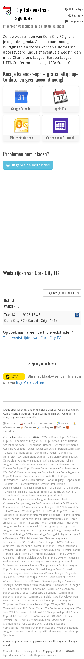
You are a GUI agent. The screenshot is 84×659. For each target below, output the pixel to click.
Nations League (54, 538)
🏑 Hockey (42, 427)
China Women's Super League (37, 464)
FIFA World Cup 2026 (55, 511)
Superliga (20, 596)
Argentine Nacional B (15, 444)
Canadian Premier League (63, 456)
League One (68, 526)
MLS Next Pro (35, 538)
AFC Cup (45, 441)
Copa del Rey (31, 476)
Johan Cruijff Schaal (52, 522)
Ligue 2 (76, 534)
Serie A (43, 577)
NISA (22, 542)
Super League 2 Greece (61, 588)
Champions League (29, 460)
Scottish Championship (43, 565)
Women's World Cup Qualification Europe (38, 631)
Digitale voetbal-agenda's (32, 14)
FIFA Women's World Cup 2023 (23, 511)
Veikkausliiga (10, 627)
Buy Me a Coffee (30, 382)
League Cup (52, 526)
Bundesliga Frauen (46, 452)
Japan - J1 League (29, 522)
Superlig (8, 596)
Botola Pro (11, 452)
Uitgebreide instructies (29, 165)
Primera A (27, 553)
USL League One (32, 623)
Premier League (71, 549)
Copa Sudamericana (32, 480)
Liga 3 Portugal (46, 530)
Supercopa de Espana (43, 592)
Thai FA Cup (47, 600)
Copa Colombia (12, 476)
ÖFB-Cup (21, 549)
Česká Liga (9, 460)
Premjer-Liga (12, 553)
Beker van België (46, 448)
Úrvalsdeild (58, 619)
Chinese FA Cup (66, 464)
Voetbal (76, 15)
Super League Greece (15, 592)
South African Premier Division (33, 585)
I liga (67, 514)
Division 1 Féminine (16, 491)
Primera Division (45, 553)
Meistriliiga (11, 538)
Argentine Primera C (67, 444)
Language (75, 21)
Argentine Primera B (41, 444)
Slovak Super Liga (52, 581)
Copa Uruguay (55, 480)
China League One (53, 460)
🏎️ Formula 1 (27, 423)
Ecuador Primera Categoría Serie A (49, 491)
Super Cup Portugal (18, 588)
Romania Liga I (54, 561)
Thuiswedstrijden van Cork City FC (32, 338)
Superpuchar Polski (40, 596)
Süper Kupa (38, 588)
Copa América (50, 472)
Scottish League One (22, 569)
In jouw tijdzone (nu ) (63, 293)
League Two (10, 530)
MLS (22, 538)
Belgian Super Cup (69, 448)
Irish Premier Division (56, 518)
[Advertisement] (42, 217)
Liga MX (13, 534)
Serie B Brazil (32, 581)
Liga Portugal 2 (50, 534)
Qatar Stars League (32, 561)
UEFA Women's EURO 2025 (45, 616)
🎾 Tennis (63, 423)
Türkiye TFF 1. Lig (61, 604)
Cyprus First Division (53, 483)
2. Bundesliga (57, 437)
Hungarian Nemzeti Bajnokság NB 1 (41, 514)
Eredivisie (53, 499)
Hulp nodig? (75, 9)
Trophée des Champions (17, 604)
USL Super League (54, 623)
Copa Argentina (70, 472)
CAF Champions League (31, 456)
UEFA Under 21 (19, 616)
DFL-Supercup (72, 487)
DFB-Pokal (56, 487)
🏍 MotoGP (46, 423)
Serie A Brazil (57, 577)
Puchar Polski (11, 561)
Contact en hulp (12, 651)
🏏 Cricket (26, 427)
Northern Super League (41, 542)
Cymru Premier (30, 483)
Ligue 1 (65, 534)
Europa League (25, 503)
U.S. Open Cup (32, 608)
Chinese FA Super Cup (16, 468)
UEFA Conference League (57, 608)
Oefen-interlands (44, 545)
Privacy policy (32, 651)
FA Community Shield (48, 503)
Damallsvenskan (12, 487)
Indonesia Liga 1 (31, 518)
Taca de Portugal (28, 600)
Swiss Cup (9, 600)
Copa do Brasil (50, 476)
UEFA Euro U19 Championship (46, 612)
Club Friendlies (68, 468)
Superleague (66, 592)
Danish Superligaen (35, 487)
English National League (32, 499)
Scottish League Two (48, 569)
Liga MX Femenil (29, 534)
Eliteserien (9, 499)
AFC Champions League (24, 441)
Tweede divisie (12, 608)
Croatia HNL (12, 483)
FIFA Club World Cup (68, 507)
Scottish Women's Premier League (44, 573)
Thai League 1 (64, 600)
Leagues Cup (27, 530)
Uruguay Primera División (35, 619)
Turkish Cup (42, 604)
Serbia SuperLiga (27, 577)
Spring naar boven (43, 363)
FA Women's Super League (38, 507)
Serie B (18, 581)
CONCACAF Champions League (21, 472)
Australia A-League (14, 448)
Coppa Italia (73, 480)
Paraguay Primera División (44, 549)
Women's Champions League (38, 627)
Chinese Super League (44, 468)
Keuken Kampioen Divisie (28, 526)
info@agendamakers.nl (43, 655)
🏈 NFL (57, 427)
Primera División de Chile (31, 557)
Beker (31, 448)
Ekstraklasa (60, 495)
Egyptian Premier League (37, 495)
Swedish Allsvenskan (65, 596)
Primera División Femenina (63, 557)
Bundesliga (26, 452)
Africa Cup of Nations (64, 441)
